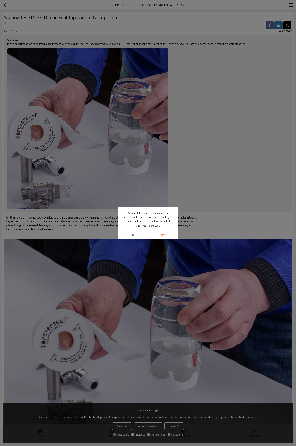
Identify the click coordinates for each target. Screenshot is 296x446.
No (133, 234)
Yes (163, 234)
